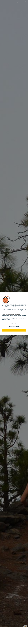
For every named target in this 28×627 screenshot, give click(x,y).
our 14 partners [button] (15, 304)
